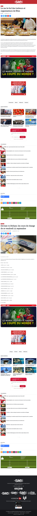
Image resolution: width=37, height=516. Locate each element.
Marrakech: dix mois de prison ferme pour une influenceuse (15, 171)
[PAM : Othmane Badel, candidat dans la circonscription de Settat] (6, 122)
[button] (18, 68)
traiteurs (26, 102)
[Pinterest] (16, 486)
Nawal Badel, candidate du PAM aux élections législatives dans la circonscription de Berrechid (30, 116)
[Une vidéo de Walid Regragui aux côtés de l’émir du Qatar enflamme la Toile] (3, 185)
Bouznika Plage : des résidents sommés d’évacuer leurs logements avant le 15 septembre (19, 167)
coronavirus (11, 102)
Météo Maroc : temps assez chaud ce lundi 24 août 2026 (14, 175)
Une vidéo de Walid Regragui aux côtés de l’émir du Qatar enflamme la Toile (17, 183)
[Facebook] (14, 486)
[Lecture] (18, 67)
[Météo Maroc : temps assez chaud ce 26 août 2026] (30, 122)
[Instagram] (21, 486)
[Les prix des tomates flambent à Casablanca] (18, 112)
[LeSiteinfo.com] (18, 2)
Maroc (16, 102)
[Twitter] (15, 486)
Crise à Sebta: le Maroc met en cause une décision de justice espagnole (16, 159)
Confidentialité (21, 139)
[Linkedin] (17, 486)
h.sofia (2, 13)
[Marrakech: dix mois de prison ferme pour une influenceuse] (3, 172)
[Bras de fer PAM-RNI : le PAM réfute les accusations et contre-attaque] (6, 112)
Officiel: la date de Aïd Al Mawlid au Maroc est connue (14, 179)
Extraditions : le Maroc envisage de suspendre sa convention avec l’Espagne (17, 163)
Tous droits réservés (28, 511)
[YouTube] (19, 486)
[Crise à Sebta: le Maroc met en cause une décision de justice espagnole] (3, 160)
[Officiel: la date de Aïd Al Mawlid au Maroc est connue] (3, 181)
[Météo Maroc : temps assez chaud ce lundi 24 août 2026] (3, 176)
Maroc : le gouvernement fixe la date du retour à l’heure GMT (15, 146)
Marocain (21, 102)
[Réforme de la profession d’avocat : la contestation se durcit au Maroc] (18, 122)
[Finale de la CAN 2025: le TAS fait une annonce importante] (3, 156)
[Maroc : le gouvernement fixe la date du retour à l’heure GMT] (3, 148)
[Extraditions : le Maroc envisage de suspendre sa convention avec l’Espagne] (3, 164)
